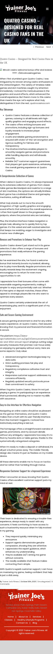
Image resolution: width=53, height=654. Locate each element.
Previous (39, 46)
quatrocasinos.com (40, 103)
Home (11, 616)
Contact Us (22, 622)
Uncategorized (44, 581)
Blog (35, 622)
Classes (8, 619)
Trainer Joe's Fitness (10, 581)
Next (48, 46)
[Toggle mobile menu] (47, 8)
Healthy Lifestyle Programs (30, 619)
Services (37, 616)
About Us (23, 616)
